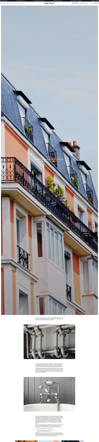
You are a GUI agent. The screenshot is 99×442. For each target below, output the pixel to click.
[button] (93, 3)
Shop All (4, 3)
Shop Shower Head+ (84, 3)
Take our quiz (74, 3)
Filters (8, 3)
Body (13, 3)
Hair (10, 3)
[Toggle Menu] (1, 3)
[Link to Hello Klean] (49, 3)
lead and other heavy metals (47, 430)
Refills (16, 3)
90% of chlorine (46, 431)
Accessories (21, 3)
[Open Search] (90, 3)
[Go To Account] (92, 3)
